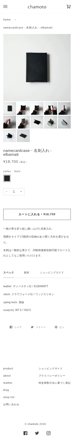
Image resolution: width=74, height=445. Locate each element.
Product (8, 368)
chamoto (33, 424)
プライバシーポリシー (52, 375)
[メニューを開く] (9, 6)
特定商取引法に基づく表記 (55, 382)
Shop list (8, 397)
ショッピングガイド (51, 368)
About (7, 375)
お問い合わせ (11, 404)
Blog (6, 390)
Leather (8, 382)
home (7, 19)
